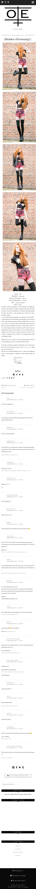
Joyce (9, 622)
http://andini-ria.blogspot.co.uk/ (9, 455)
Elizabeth (11, 411)
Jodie (9, 522)
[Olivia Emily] (18, 14)
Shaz (9, 696)
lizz (8, 606)
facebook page (27, 347)
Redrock (24, 298)
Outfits (18, 849)
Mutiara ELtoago (13, 639)
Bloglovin (18, 880)
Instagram (19, 875)
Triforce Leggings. (27, 386)
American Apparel (20, 302)
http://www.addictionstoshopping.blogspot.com (13, 552)
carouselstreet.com (10, 631)
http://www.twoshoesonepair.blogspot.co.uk (12, 672)
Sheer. (8, 386)
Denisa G (10, 427)
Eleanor (10, 462)
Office (20, 304)
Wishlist (18, 855)
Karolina (10, 682)
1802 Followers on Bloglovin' (19, 776)
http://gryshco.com (6, 738)
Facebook (18, 870)
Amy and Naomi (12, 660)
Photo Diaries (18, 852)
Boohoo (25, 300)
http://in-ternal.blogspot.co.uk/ (9, 706)
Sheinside (21, 296)
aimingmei (10, 727)
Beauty (18, 846)
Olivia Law (11, 508)
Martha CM (11, 478)
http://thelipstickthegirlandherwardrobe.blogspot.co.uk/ (16, 470)
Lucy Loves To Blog (14, 746)
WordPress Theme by (18, 887)
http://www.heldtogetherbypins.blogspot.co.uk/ (13, 573)
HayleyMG (10, 536)
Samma (9, 580)
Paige (9, 559)
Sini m (9, 713)
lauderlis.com (12, 495)
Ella (8, 398)
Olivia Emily (20, 885)
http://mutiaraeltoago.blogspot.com (10, 652)
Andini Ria (11, 441)
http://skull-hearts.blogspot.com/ (10, 614)
